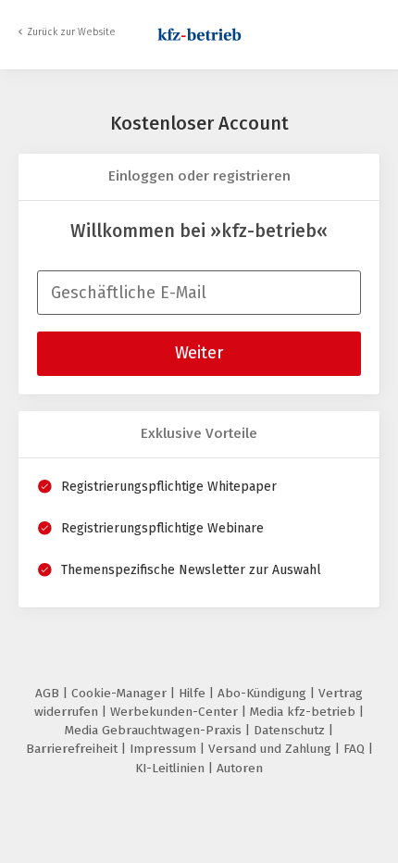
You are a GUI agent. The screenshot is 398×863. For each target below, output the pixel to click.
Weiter (199, 353)
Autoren (240, 768)
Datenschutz (291, 730)
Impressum (165, 749)
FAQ (355, 749)
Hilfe (194, 693)
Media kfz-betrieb (304, 711)
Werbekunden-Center (176, 711)
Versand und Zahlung (271, 749)
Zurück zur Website (71, 32)
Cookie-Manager (120, 693)
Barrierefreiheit (73, 749)
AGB (49, 693)
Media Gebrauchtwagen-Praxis (155, 730)
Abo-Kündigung (264, 693)
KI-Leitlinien (171, 768)
